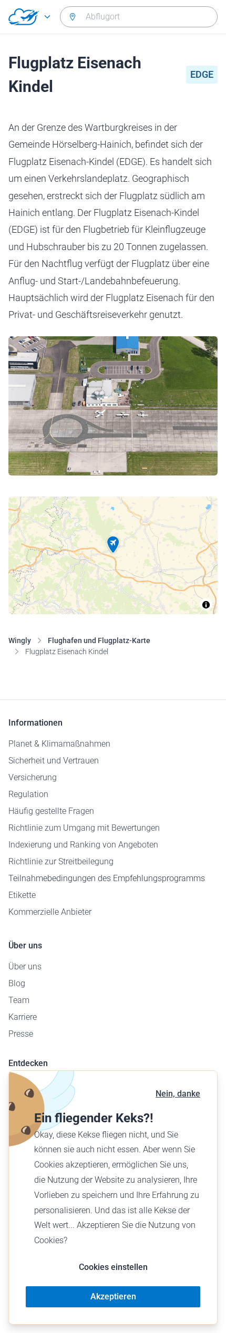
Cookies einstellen (113, 1267)
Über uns (25, 967)
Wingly (19, 640)
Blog (16, 983)
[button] (113, 544)
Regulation (28, 794)
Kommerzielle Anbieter (49, 912)
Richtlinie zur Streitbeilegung (61, 861)
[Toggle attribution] (206, 604)
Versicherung (32, 777)
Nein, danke (178, 1094)
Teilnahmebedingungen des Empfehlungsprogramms (106, 878)
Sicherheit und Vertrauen (53, 761)
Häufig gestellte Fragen (51, 811)
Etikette (22, 895)
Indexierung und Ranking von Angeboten (83, 845)
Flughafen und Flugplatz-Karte (99, 640)
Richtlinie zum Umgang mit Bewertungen (84, 828)
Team (18, 1000)
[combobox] (139, 16)
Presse (20, 1034)
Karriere (22, 1017)
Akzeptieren (113, 1296)
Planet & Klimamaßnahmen (59, 744)
